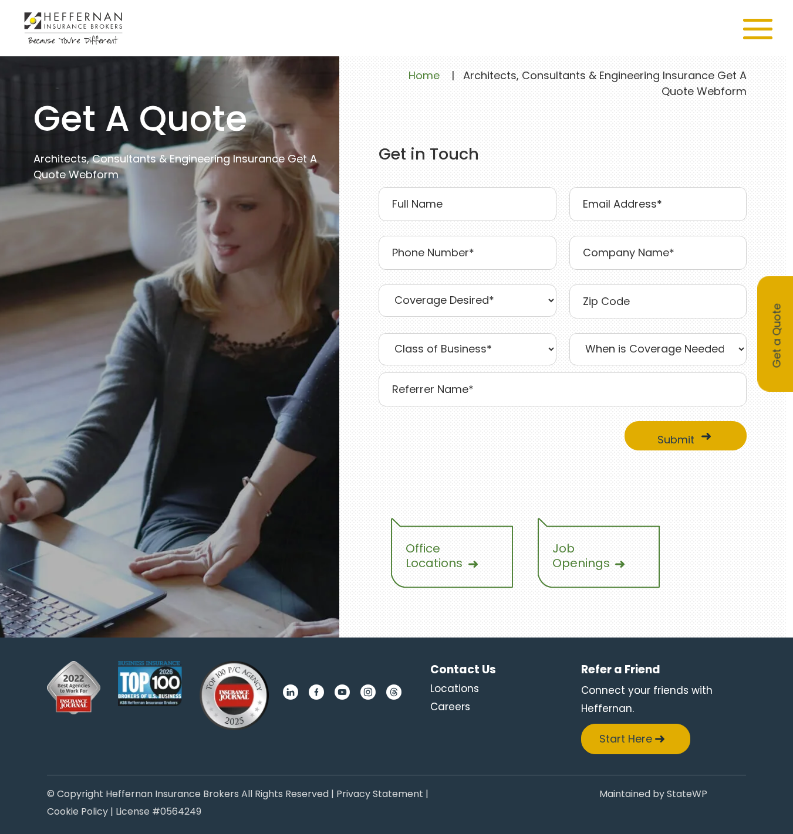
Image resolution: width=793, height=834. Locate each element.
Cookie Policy (77, 812)
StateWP (687, 795)
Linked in (290, 692)
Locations (454, 689)
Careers (450, 707)
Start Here (625, 738)
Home (424, 75)
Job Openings (581, 555)
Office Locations (434, 555)
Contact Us (463, 669)
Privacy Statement (379, 795)
